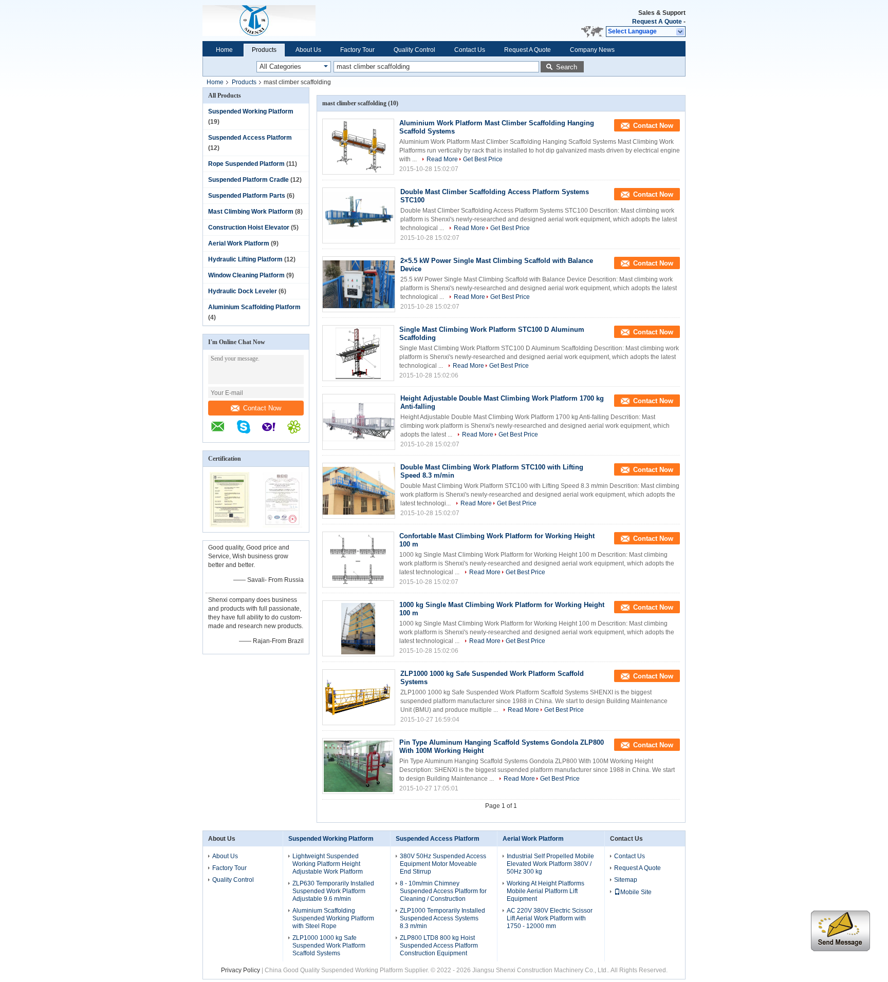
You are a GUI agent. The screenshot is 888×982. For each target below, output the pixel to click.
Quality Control (414, 49)
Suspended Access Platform (250, 137)
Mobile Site (636, 892)
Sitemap (625, 879)
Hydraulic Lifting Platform (245, 259)
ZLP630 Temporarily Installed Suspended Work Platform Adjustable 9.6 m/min (333, 891)
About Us (308, 49)
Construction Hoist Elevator (248, 227)
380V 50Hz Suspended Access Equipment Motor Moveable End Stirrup (443, 864)
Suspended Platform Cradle (248, 179)
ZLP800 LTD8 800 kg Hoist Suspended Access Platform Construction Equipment (439, 945)
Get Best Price (483, 159)
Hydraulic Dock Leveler (242, 291)
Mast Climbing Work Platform (250, 211)
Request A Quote (657, 21)
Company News (592, 49)
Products (264, 49)
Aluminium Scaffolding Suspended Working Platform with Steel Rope (333, 918)
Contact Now (262, 408)
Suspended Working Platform (250, 111)
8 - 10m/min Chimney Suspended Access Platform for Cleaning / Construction (443, 891)
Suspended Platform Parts (246, 195)
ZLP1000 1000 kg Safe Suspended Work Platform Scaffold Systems (328, 945)
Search (566, 67)
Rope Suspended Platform (246, 163)
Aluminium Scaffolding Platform (254, 307)
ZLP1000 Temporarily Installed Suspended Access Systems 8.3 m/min (442, 918)
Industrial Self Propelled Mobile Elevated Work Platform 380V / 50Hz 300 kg (550, 864)
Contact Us (469, 49)
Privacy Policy (240, 970)
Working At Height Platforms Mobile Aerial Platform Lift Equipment (545, 891)
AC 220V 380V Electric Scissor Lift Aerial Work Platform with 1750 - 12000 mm (550, 918)
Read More (442, 159)
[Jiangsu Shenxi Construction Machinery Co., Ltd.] (306, 20)
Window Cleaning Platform (246, 275)
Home (224, 49)
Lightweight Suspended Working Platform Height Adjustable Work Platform (327, 864)
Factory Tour (357, 49)
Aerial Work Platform (238, 243)
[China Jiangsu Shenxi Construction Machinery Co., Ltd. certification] (229, 525)
